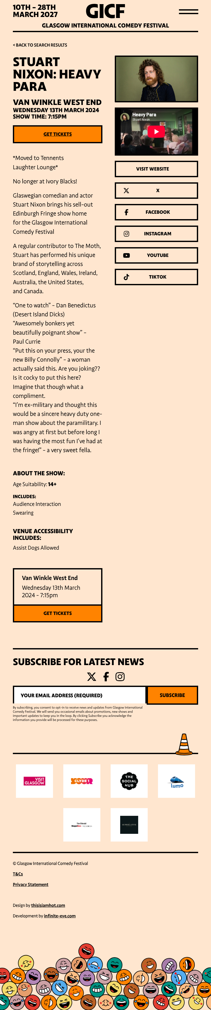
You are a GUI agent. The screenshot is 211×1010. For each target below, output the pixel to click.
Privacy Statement (30, 884)
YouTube (158, 255)
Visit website (152, 169)
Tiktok (157, 277)
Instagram (157, 234)
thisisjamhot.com (48, 905)
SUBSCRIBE (172, 695)
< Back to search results (40, 45)
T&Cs (18, 874)
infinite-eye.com (60, 916)
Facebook (158, 212)
